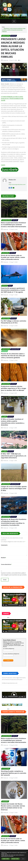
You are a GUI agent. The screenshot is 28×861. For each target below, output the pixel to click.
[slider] (13, 696)
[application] (14, 599)
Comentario (4, 545)
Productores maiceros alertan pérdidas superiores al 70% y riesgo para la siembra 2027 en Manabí (13, 388)
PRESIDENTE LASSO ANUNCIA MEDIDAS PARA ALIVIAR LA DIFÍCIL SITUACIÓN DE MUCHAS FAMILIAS (13, 30)
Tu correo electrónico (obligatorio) (11, 653)
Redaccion (5, 229)
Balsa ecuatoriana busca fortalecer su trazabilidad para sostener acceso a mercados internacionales (13, 224)
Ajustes (23, 858)
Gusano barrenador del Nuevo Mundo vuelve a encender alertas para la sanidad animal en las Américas (13, 806)
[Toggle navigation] (14, 21)
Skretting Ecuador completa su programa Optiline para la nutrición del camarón (13, 773)
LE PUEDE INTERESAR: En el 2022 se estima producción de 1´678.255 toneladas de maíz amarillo (12, 98)
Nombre (3, 557)
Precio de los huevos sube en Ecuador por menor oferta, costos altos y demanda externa (13, 257)
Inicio (3, 27)
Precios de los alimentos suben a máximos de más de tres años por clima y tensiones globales (13, 355)
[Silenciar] (22, 605)
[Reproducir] (3, 605)
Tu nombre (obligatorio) (8, 648)
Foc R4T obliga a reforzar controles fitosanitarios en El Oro (13, 321)
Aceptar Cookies (6, 858)
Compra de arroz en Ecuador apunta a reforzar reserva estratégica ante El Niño (14, 488)
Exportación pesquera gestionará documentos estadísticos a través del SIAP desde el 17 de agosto (13, 290)
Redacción (5, 60)
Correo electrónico (6, 564)
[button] (14, 695)
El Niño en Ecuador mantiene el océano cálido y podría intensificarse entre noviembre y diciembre (12, 422)
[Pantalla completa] (24, 605)
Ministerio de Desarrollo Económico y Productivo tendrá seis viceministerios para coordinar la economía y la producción (13, 522)
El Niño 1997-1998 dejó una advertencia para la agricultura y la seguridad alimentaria (13, 455)
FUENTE (3, 165)
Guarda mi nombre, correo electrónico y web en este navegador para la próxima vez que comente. (14, 574)
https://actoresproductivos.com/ (17, 184)
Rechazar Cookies (15, 858)
